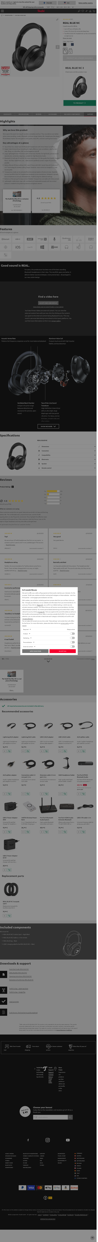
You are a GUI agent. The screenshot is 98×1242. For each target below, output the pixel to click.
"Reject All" (40, 605)
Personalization (27, 642)
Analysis (25, 633)
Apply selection (35, 651)
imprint (24, 625)
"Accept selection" (27, 618)
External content (28, 646)
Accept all (62, 651)
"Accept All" (41, 612)
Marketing (26, 638)
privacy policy (65, 623)
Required (26, 629)
